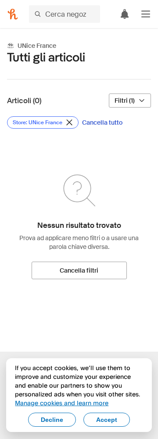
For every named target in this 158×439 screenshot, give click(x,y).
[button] (145, 14)
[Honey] (12, 14)
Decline (52, 419)
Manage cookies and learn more (61, 403)
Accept (106, 419)
